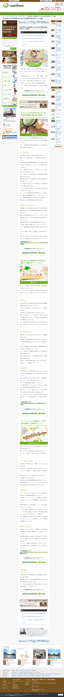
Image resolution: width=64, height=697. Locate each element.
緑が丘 (12, 662)
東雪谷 (22, 672)
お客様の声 (28, 684)
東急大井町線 (14, 673)
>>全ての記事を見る (58, 144)
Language (17, 13)
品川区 (27, 670)
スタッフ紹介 (28, 681)
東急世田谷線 (42, 673)
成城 (30, 672)
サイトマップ (47, 13)
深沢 (12, 672)
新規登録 (12, 0)
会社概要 (36, 13)
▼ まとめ (24, 44)
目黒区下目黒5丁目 (36, 648)
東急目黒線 (37, 673)
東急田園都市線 (31, 673)
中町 (56, 662)
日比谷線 (55, 673)
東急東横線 (26, 673)
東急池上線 (48, 673)
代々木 (18, 672)
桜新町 (32, 675)
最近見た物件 (43, 0)
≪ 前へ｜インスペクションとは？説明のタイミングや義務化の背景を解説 (31, 21)
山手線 (52, 673)
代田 (36, 672)
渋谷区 (20, 670)
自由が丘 (28, 675)
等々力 (33, 672)
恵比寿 (39, 672)
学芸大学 (24, 675)
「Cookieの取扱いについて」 (13, 695)
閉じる (60, 694)
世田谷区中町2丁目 (50, 648)
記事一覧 (48, 21)
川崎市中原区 (33, 670)
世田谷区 (24, 662)
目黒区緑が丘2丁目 (6, 648)
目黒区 (9, 662)
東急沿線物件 (15, 686)
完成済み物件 (15, 684)
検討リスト (50, 0)
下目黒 (41, 662)
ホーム (7, 13)
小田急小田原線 (20, 673)
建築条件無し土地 (16, 687)
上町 (17, 675)
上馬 (27, 662)
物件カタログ (5, 687)
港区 (29, 670)
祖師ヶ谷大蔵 (47, 675)
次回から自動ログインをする (9, 45)
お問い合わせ (56, 13)
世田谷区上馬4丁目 (21, 648)
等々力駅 (52, 664)
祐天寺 (35, 675)
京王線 (59, 673)
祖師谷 (15, 672)
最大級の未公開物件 (16, 679)
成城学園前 (14, 675)
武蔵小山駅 (38, 664)
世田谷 (27, 672)
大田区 (23, 670)
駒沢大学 (20, 675)
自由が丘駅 (8, 664)
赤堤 (25, 672)
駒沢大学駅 (23, 664)
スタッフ (27, 13)
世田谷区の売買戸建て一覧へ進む (33, 95)
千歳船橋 (42, 675)
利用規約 (4, 684)
